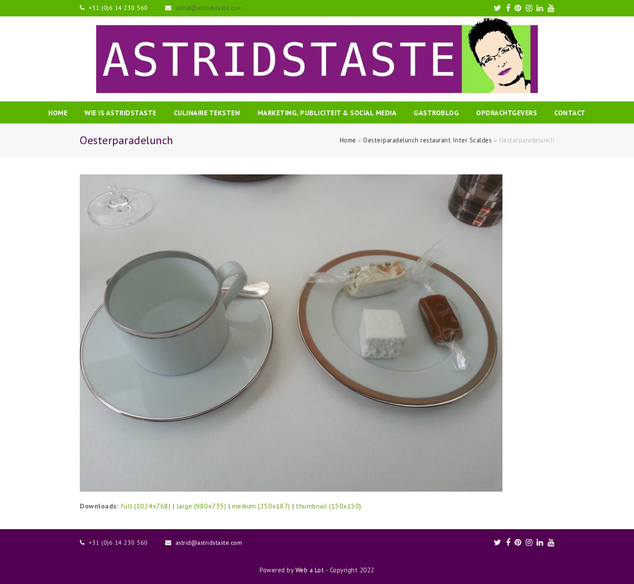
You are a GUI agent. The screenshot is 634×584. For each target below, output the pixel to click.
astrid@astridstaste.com (209, 8)
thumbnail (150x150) (328, 506)
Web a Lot (309, 570)
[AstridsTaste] (317, 58)
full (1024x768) (146, 506)
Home (348, 140)
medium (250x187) (261, 506)
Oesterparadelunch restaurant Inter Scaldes (427, 140)
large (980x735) (201, 506)
